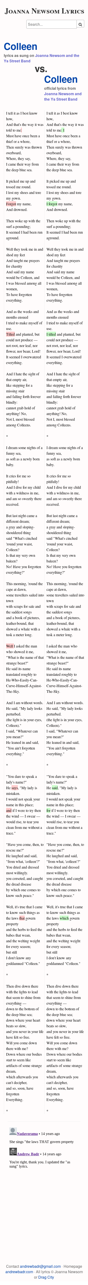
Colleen (20, 46)
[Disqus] (44, 1185)
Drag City (46, 1277)
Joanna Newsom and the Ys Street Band (63, 96)
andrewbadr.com (19, 1271)
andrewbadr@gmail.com (40, 1266)
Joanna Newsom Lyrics (44, 10)
